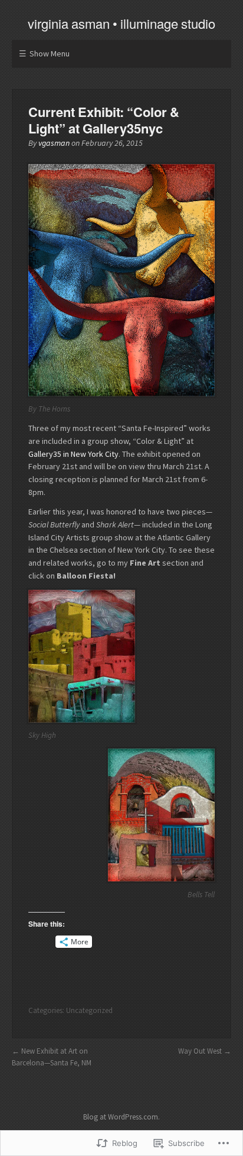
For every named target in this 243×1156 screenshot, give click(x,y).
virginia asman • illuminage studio (121, 23)
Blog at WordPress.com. (121, 1117)
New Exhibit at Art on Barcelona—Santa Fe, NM (51, 1057)
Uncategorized (89, 1010)
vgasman (54, 143)
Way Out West (200, 1051)
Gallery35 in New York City (73, 454)
